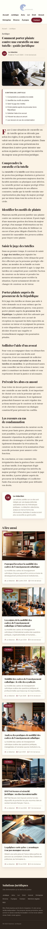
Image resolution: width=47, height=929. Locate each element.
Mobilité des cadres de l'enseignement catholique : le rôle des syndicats (22, 680)
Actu (23, 15)
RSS (4, 902)
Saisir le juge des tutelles (16, 104)
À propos (25, 20)
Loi (28, 15)
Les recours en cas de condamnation (21, 120)
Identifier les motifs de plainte (18, 100)
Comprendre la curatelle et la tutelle (20, 97)
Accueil (6, 15)
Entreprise (7, 20)
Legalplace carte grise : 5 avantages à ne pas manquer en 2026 (21, 849)
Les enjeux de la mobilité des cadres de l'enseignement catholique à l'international (18, 623)
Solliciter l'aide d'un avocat (17, 113)
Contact (36, 20)
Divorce (16, 20)
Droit (34, 15)
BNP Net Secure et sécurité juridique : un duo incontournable (20, 792)
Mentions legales (34, 899)
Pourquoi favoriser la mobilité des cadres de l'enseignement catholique (22, 565)
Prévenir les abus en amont (17, 117)
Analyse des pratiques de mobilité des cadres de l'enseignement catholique (22, 736)
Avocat (41, 15)
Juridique (15, 15)
